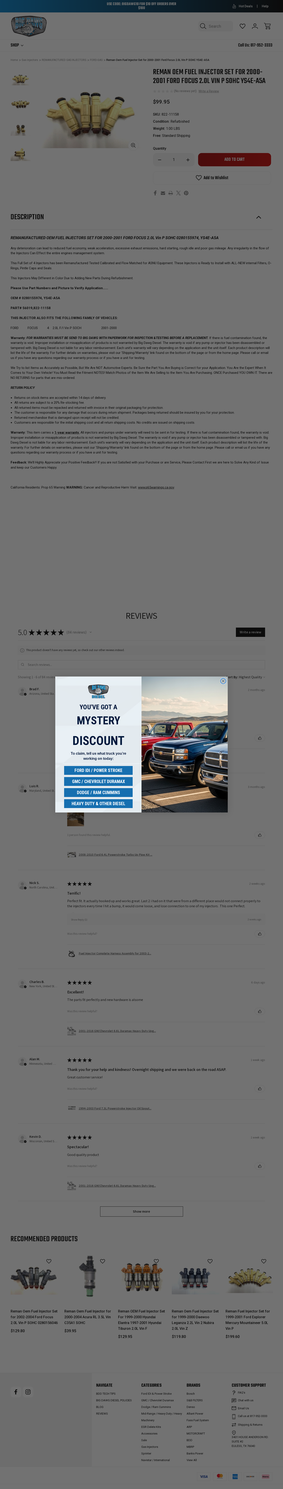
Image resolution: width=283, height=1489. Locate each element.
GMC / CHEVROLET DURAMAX (98, 781)
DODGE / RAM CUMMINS (98, 792)
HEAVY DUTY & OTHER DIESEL (98, 803)
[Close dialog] (223, 681)
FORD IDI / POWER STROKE (98, 770)
